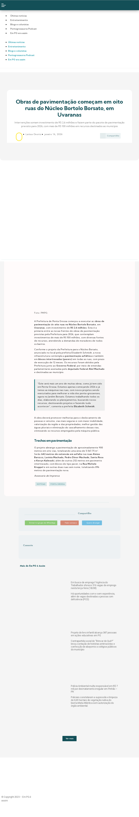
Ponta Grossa (57, 484)
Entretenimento (19, 20)
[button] (78, 517)
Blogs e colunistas (19, 24)
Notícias (41, 484)
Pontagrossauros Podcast (23, 28)
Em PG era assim (18, 33)
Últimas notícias (18, 15)
